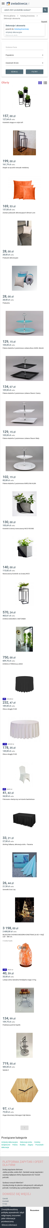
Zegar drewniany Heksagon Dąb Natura (17, 1115)
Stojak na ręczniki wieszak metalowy (16, 168)
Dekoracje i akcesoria (12, 18)
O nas (5, 1204)
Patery (15, 1145)
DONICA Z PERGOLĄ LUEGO (13, 664)
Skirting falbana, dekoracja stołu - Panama (18, 844)
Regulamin (7, 1206)
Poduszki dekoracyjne (10, 258)
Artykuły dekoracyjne (14, 32)
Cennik (5, 1199)
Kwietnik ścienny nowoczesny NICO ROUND (18, 528)
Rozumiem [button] (34, 1210)
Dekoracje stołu (26, 1142)
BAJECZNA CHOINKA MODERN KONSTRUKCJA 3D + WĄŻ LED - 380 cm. (23, 936)
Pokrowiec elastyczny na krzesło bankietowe (19, 799)
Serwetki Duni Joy (9, 889)
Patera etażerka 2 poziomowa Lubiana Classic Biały (21, 438)
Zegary (30, 1145)
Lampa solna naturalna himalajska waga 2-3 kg (19, 980)
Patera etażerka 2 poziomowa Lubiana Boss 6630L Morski (23, 348)
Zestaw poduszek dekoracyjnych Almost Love (19, 213)
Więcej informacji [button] (9, 1225)
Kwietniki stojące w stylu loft (13, 122)
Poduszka (6, 303)
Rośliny (23, 1145)
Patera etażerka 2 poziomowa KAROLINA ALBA (19, 483)
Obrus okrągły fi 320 (10, 709)
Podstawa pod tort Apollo (11, 1025)
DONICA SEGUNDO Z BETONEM (14, 619)
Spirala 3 (6, 1070)
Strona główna (9, 16)
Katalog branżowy (27, 16)
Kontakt (6, 1201)
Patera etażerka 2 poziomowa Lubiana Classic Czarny (21, 393)
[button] (45, 10)
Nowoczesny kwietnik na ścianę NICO (16, 574)
